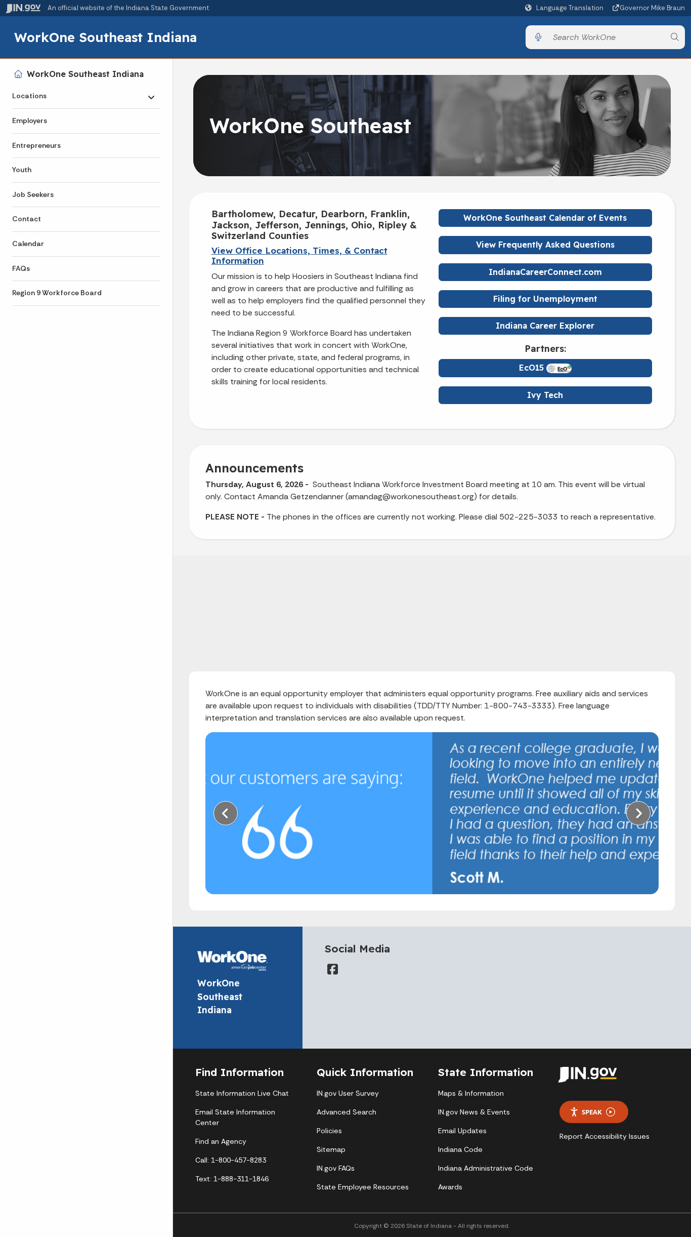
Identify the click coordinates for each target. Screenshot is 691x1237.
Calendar (28, 243)
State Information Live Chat (242, 1093)
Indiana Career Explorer (545, 326)
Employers (29, 120)
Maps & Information (471, 1093)
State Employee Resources (363, 1186)
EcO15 (532, 368)
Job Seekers (33, 194)
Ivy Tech (545, 395)
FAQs (21, 268)
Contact (26, 218)
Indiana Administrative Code (485, 1168)
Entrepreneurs (36, 145)
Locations (29, 95)
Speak (592, 1111)
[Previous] (225, 813)
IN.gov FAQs (336, 1168)
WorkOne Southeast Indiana (105, 37)
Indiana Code (460, 1149)
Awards (450, 1186)
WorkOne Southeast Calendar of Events (545, 218)
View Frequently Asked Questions (545, 245)
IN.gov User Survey (348, 1093)
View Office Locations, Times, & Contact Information (299, 255)
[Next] (638, 813)
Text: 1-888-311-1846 (232, 1178)
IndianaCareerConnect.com (545, 272)
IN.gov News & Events (474, 1111)
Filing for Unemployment (545, 299)
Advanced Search (346, 1111)
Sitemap (331, 1149)
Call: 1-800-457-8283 (230, 1160)
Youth (21, 169)
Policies (329, 1130)
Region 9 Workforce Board (57, 292)
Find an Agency (220, 1141)
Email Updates (462, 1130)
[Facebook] (333, 969)
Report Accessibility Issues (604, 1136)
